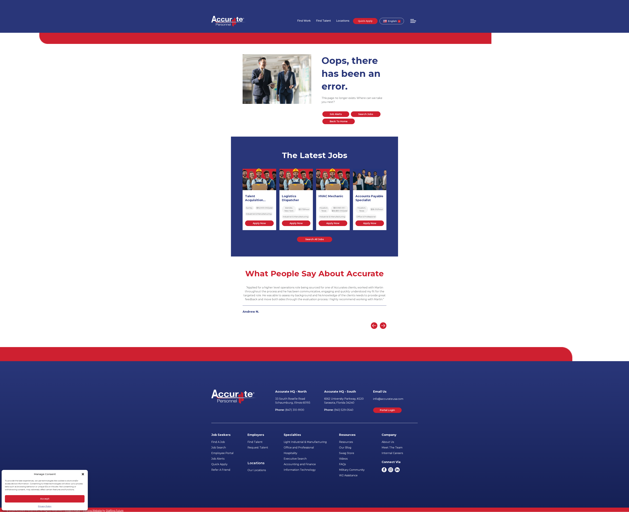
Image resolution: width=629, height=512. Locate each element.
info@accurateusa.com (388, 398)
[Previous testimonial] (374, 325)
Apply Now (259, 223)
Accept (44, 498)
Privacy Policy (44, 506)
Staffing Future (115, 510)
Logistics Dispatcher (290, 198)
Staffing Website (92, 510)
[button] (83, 474)
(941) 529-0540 (343, 409)
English (392, 21)
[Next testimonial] (383, 325)
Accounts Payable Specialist (369, 198)
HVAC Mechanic (331, 196)
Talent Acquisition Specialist (254, 198)
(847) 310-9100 (294, 409)
